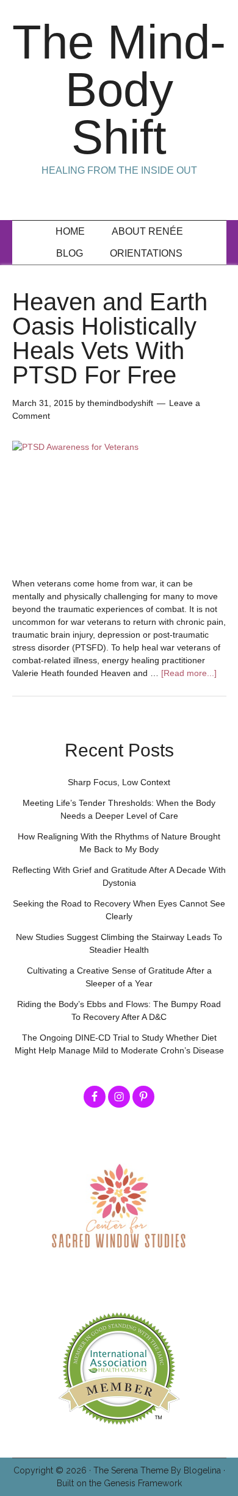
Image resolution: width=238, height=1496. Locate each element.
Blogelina (202, 1470)
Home (70, 231)
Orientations (146, 253)
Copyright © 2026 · (53, 1470)
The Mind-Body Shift (119, 89)
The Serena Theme (130, 1470)
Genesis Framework (143, 1483)
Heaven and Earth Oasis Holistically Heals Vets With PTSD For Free (109, 338)
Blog (69, 253)
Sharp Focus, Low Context (119, 782)
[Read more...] (189, 673)
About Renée (147, 231)
